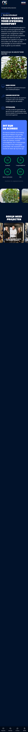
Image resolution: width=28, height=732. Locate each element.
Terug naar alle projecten (8, 8)
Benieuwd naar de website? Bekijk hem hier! (12, 53)
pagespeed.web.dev (18, 181)
